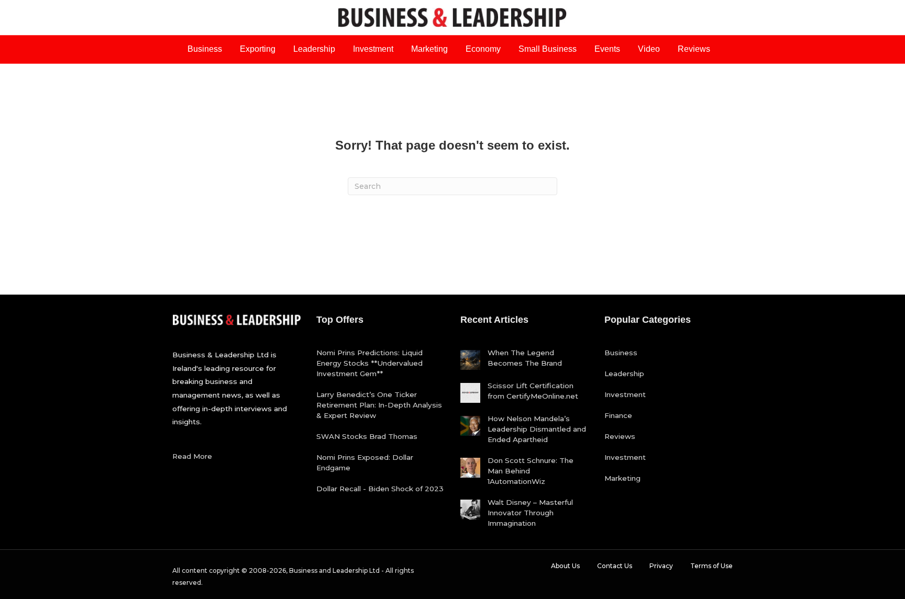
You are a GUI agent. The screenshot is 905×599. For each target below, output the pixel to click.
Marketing (429, 48)
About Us (565, 566)
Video (649, 48)
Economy (483, 48)
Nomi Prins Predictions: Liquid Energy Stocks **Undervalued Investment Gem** (369, 363)
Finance (618, 415)
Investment (373, 48)
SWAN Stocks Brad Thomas (366, 436)
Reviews (694, 48)
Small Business (547, 48)
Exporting (257, 48)
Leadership (314, 48)
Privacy (661, 566)
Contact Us (614, 566)
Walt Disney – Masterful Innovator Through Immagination (530, 512)
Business (204, 48)
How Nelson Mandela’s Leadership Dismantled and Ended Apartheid (537, 429)
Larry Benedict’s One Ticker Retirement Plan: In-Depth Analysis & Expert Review (379, 405)
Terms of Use (711, 566)
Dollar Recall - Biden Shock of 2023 (380, 488)
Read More (192, 456)
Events (607, 48)
